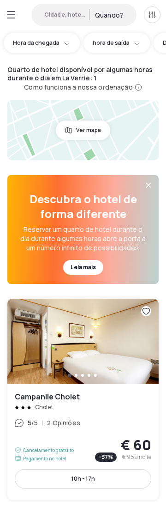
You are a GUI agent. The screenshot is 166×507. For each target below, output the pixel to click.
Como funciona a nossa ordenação (78, 87)
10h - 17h (83, 479)
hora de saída (111, 43)
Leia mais (83, 267)
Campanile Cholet (83, 399)
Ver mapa (88, 130)
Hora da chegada (36, 43)
